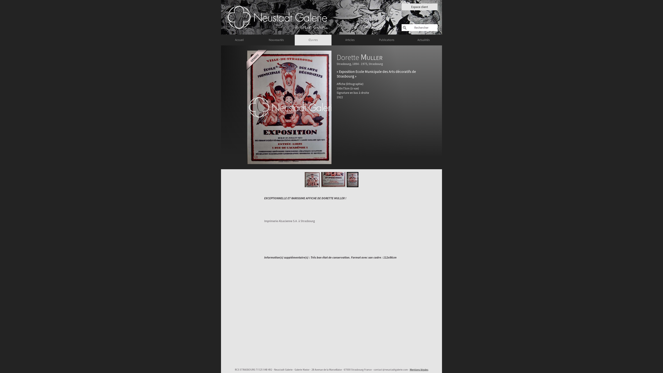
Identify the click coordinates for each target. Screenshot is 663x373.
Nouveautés (276, 40)
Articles (350, 40)
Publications (386, 40)
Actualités (423, 40)
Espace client (419, 7)
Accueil (239, 40)
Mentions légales (419, 369)
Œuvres (313, 40)
